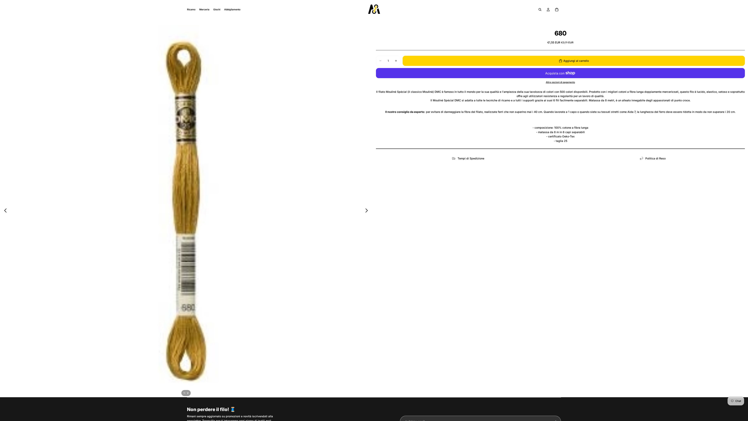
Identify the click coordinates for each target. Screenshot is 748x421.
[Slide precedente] (4, 211)
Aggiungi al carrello (576, 60)
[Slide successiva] (367, 211)
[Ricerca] (540, 9)
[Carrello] (556, 9)
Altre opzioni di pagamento (560, 82)
